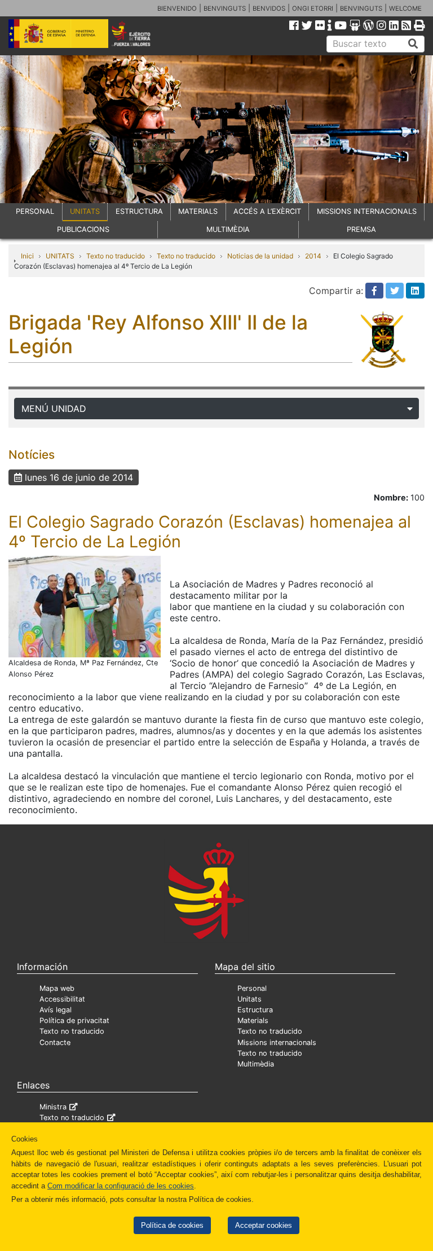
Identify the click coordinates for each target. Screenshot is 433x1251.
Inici (27, 256)
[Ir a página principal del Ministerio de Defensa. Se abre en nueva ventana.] (58, 32)
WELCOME (405, 8)
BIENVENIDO (177, 8)
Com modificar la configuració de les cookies (120, 1186)
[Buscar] (413, 44)
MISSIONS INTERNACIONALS (367, 211)
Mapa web (56, 988)
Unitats (249, 999)
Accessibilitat (62, 999)
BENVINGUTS (225, 8)
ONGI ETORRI (312, 8)
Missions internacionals (276, 1042)
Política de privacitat (74, 1020)
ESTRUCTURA (139, 211)
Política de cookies (172, 1225)
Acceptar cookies (263, 1225)
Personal (252, 988)
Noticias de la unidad (260, 256)
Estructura (255, 1010)
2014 (313, 256)
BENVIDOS (269, 8)
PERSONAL (35, 211)
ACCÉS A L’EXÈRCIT (267, 211)
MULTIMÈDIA (228, 229)
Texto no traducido (115, 256)
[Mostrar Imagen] (84, 606)
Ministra (53, 1107)
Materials (252, 1020)
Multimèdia (255, 1064)
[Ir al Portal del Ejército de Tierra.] (139, 32)
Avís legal (55, 1010)
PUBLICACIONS (83, 229)
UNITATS (85, 211)
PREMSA (361, 229)
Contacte (54, 1042)
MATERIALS (198, 211)
